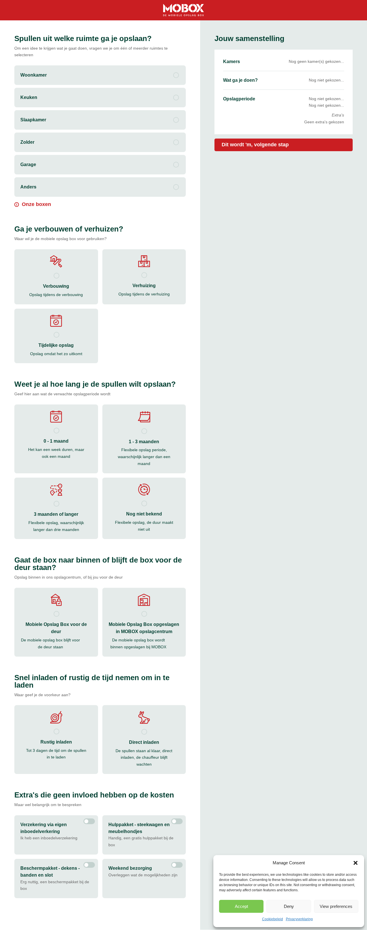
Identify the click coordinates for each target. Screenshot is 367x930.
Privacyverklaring (299, 919)
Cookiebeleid (272, 919)
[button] (355, 863)
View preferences (336, 906)
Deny (289, 906)
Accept (241, 906)
